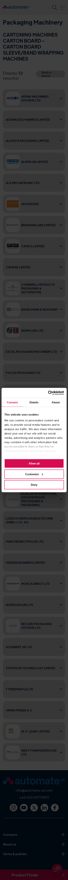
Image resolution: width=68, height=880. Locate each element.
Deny (34, 484)
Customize (32, 474)
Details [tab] (34, 402)
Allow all (34, 463)
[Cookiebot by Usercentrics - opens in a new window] (48, 392)
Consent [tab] (12, 402)
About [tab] (56, 402)
